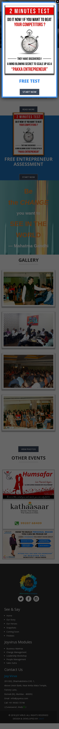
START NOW (29, 92)
